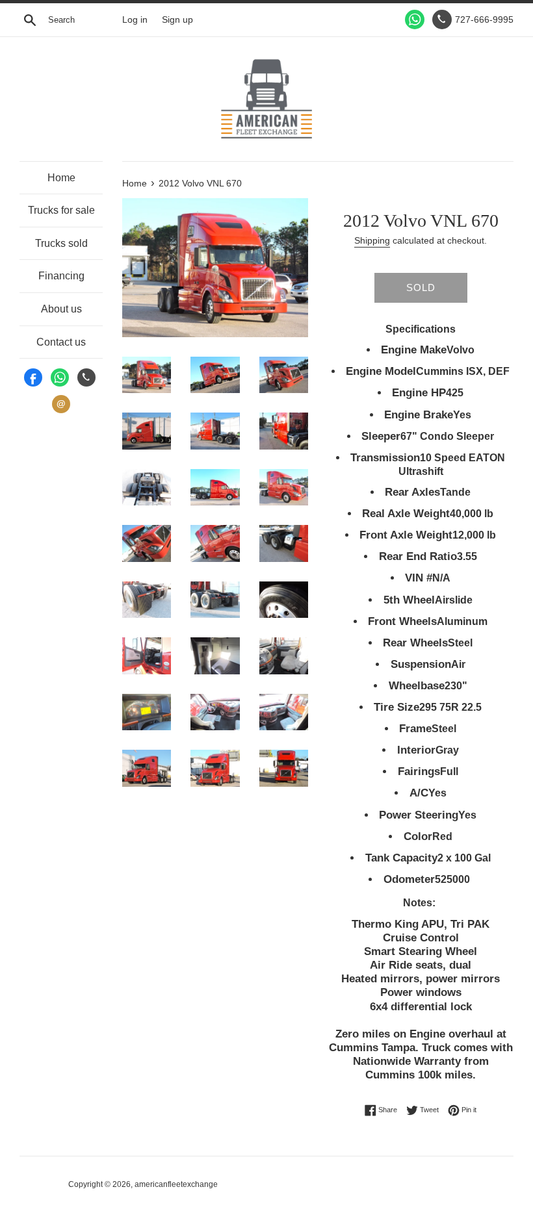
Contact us (61, 342)
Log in (135, 20)
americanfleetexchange (176, 1184)
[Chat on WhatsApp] (415, 19)
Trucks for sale (61, 210)
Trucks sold (61, 243)
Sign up (177, 20)
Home (61, 177)
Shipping (372, 240)
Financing (61, 275)
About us (61, 308)
